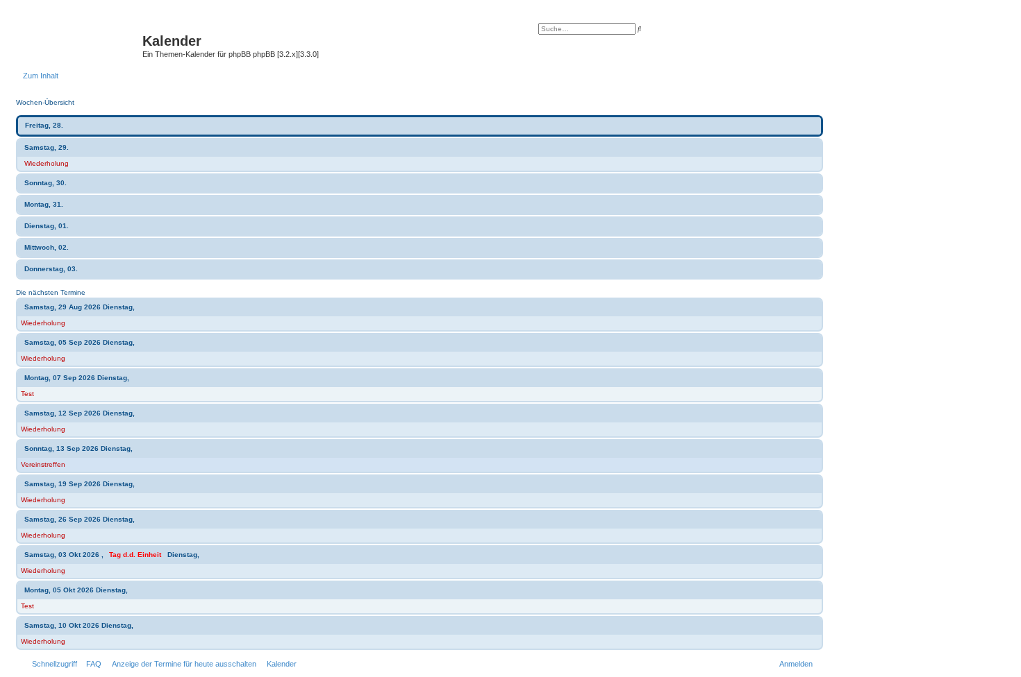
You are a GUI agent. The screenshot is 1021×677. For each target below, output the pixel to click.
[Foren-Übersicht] (82, 45)
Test (27, 393)
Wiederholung (46, 163)
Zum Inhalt (40, 75)
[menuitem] (91, 664)
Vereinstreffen (43, 464)
